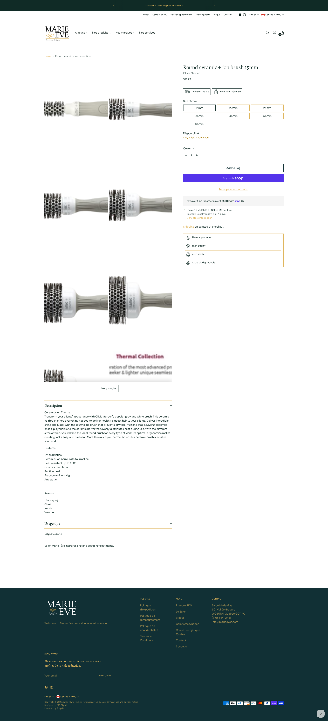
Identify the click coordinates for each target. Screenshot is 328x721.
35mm (199, 116)
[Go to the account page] (274, 32)
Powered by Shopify (54, 708)
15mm (199, 108)
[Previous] (114, 5)
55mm (267, 116)
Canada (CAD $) (273, 14)
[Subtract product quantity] (186, 155)
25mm (267, 108)
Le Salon (181, 611)
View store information (199, 217)
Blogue (180, 618)
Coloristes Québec (187, 624)
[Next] (214, 5)
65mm (199, 124)
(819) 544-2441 (221, 618)
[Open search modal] (267, 32)
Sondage (181, 646)
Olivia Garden (191, 73)
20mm (233, 108)
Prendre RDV (184, 605)
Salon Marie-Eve (71, 702)
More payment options (233, 189)
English (252, 14)
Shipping (188, 226)
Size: (190, 101)
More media (108, 388)
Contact (181, 640)
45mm (233, 116)
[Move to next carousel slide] (281, 576)
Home (47, 56)
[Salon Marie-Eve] (57, 33)
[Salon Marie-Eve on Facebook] (240, 14)
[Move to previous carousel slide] (273, 577)
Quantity (188, 148)
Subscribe (105, 675)
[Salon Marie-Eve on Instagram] (244, 14)
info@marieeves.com (225, 622)
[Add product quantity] (197, 155)
